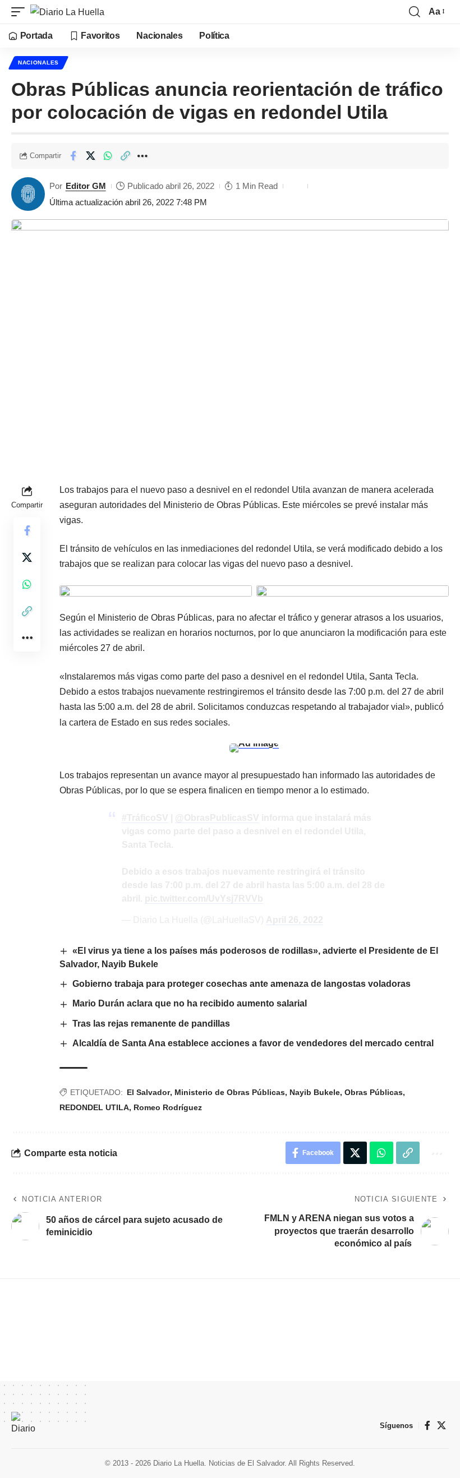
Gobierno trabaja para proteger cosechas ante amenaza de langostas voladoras (241, 984)
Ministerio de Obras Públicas (229, 1092)
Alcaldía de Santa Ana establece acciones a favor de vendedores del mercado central (254, 1043)
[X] (441, 1425)
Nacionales (38, 62)
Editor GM (86, 186)
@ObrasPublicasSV (217, 818)
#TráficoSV (145, 818)
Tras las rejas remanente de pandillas (152, 1023)
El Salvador (148, 1092)
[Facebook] (427, 1425)
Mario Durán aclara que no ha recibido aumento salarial (190, 1003)
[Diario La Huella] (67, 12)
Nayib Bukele (314, 1092)
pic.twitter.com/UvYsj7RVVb (204, 898)
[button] (20, 12)
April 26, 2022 (294, 920)
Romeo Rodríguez (168, 1107)
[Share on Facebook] (73, 156)
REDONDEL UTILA (94, 1107)
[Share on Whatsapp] (108, 156)
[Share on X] (90, 156)
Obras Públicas (373, 1092)
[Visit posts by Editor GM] (28, 194)
